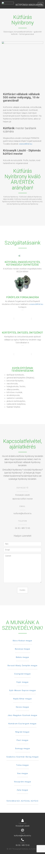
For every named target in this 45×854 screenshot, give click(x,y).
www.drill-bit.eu (25, 144)
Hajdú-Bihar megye (22, 699)
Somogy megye (22, 748)
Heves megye (22, 707)
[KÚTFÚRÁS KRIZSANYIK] (8, 4)
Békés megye (22, 657)
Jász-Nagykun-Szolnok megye (22, 715)
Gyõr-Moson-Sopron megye (22, 690)
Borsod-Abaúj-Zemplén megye (22, 666)
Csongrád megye (22, 674)
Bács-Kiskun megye (22, 641)
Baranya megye (22, 649)
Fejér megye (23, 682)
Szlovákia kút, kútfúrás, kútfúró (22, 801)
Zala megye (22, 790)
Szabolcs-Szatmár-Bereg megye (22, 757)
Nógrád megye (22, 732)
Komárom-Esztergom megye (22, 724)
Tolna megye (22, 765)
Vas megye (22, 773)
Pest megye (22, 740)
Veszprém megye (22, 782)
